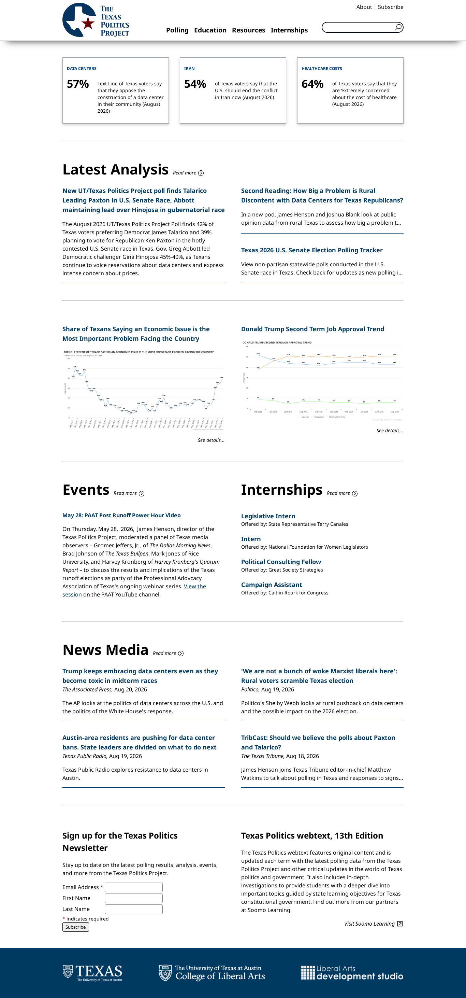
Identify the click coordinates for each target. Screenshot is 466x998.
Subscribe (391, 7)
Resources (248, 29)
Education (210, 29)
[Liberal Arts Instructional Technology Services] (352, 973)
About (364, 7)
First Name (76, 898)
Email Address (82, 887)
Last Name (76, 909)
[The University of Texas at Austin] (92, 973)
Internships (289, 29)
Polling (177, 29)
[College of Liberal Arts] (212, 973)
